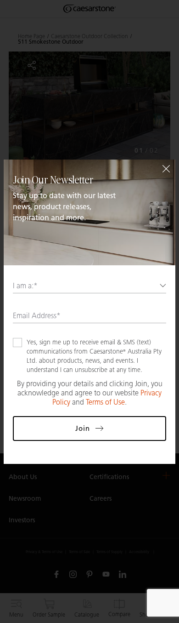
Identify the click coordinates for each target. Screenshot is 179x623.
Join (82, 428)
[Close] (166, 169)
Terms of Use (105, 402)
